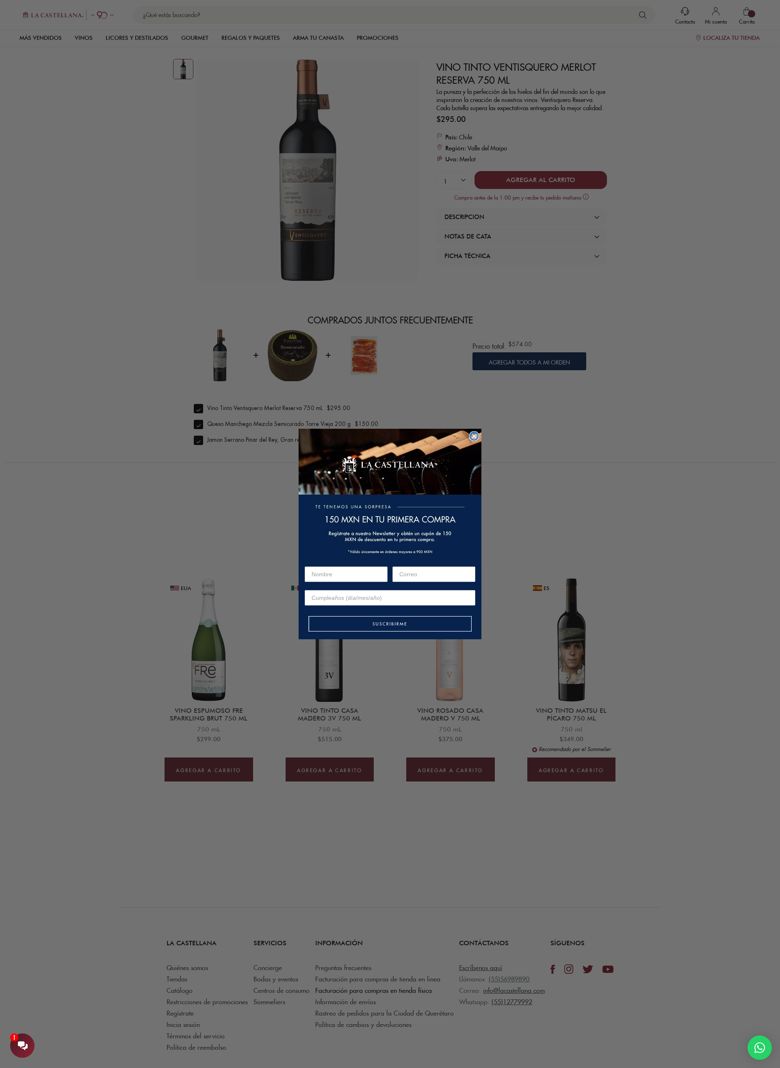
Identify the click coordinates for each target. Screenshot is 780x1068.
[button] (390, 624)
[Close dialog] (474, 436)
